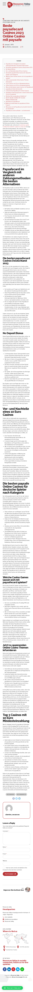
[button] (12, 988)
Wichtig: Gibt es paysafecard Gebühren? (16, 96)
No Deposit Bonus (10, 69)
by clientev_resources (11, 47)
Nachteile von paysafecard (13, 101)
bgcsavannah (10, 794)
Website (5, 860)
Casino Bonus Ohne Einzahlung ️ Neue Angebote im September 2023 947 (16, 21)
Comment (6, 831)
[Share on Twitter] (16, 798)
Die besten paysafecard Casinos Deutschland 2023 (19, 67)
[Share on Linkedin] (19, 798)
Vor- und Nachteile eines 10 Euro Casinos (16, 71)
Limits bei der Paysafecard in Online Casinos (17, 90)
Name (5, 847)
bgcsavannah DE (21, 794)
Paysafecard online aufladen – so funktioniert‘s (18, 110)
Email (5, 854)
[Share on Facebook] (13, 798)
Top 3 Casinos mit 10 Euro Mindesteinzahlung (17, 83)
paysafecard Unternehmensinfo (14, 89)
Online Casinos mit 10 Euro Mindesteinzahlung (18, 85)
